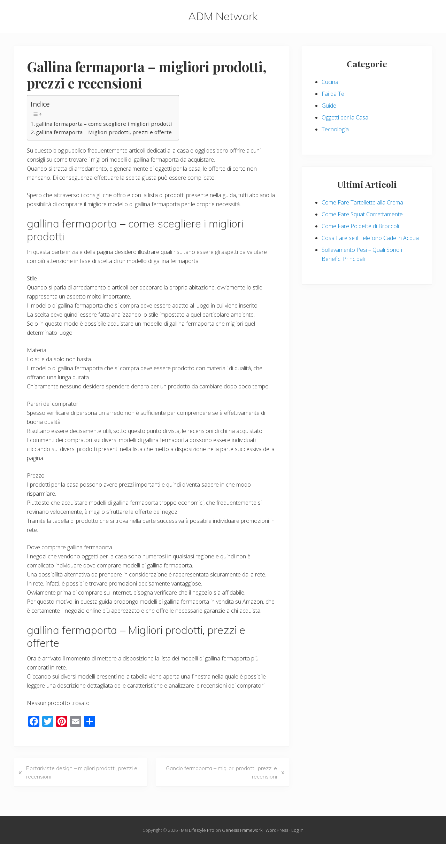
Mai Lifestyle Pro (197, 830)
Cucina (330, 82)
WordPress (277, 830)
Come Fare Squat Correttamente (362, 214)
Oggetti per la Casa (345, 117)
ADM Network (223, 16)
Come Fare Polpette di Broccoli (360, 226)
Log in (297, 830)
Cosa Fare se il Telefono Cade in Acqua (370, 238)
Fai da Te (333, 94)
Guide (329, 105)
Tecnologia (335, 129)
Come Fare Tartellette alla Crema (362, 202)
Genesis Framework (242, 830)
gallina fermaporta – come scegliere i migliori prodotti (104, 123)
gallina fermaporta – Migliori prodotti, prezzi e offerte (104, 132)
